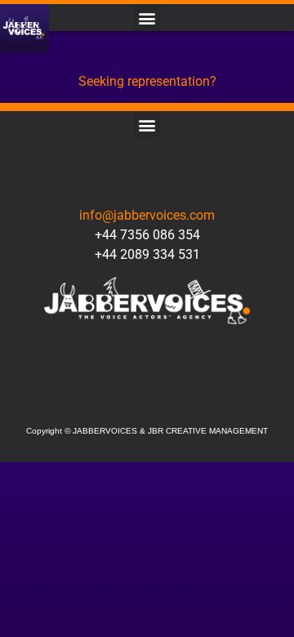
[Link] (190, 400)
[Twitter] (103, 400)
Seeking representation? (147, 81)
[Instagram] (146, 400)
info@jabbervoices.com (147, 215)
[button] (147, 17)
